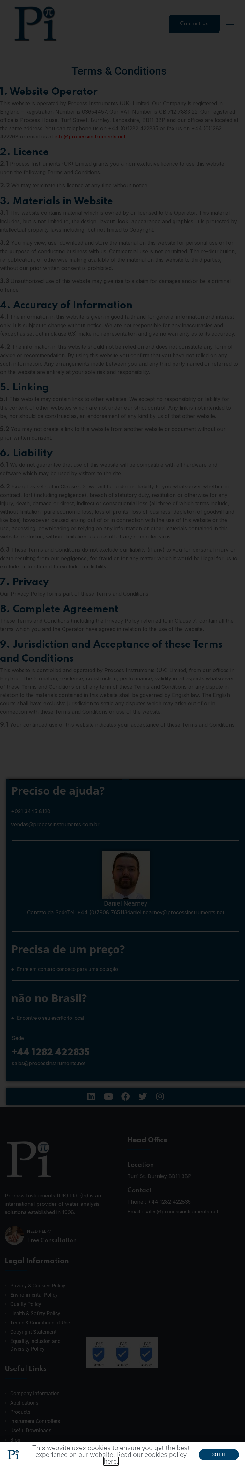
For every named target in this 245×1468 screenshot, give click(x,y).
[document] (122, 734)
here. (111, 1461)
